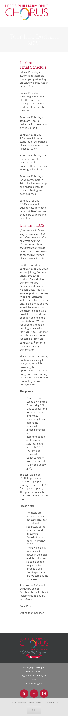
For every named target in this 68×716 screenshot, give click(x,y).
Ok (34, 709)
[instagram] (44, 693)
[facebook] (34, 693)
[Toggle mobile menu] (61, 5)
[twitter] (24, 693)
